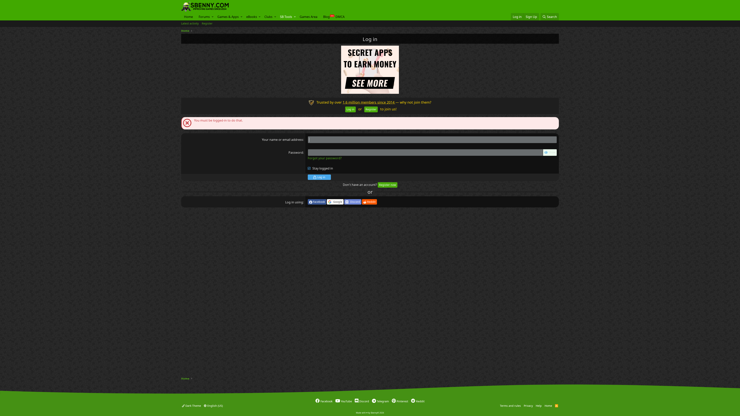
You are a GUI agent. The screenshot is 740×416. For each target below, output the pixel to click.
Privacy (528, 405)
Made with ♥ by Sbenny (370, 412)
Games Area (308, 17)
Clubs (268, 17)
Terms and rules (510, 405)
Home (188, 17)
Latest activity (190, 23)
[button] (212, 16)
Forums (204, 17)
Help (539, 405)
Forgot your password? (325, 158)
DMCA (340, 17)
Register (207, 23)
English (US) (215, 405)
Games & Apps (228, 17)
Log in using (294, 202)
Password (295, 152)
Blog (326, 17)
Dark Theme (193, 405)
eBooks (251, 17)
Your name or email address (282, 140)
